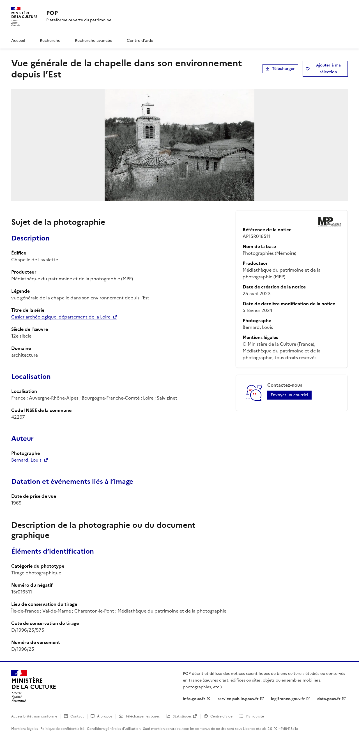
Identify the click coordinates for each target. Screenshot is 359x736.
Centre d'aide (140, 40)
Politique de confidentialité (62, 728)
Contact (77, 716)
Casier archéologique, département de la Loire (61, 316)
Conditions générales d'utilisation (114, 728)
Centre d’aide (221, 716)
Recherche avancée (93, 40)
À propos (104, 716)
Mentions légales (24, 728)
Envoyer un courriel (289, 395)
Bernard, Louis (26, 460)
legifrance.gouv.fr (288, 699)
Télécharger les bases (142, 716)
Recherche (50, 40)
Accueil (18, 40)
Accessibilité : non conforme (34, 716)
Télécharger (283, 69)
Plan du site (255, 716)
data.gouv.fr (328, 699)
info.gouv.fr (194, 699)
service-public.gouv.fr (238, 699)
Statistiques (182, 716)
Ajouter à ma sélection (328, 68)
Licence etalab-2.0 (257, 728)
